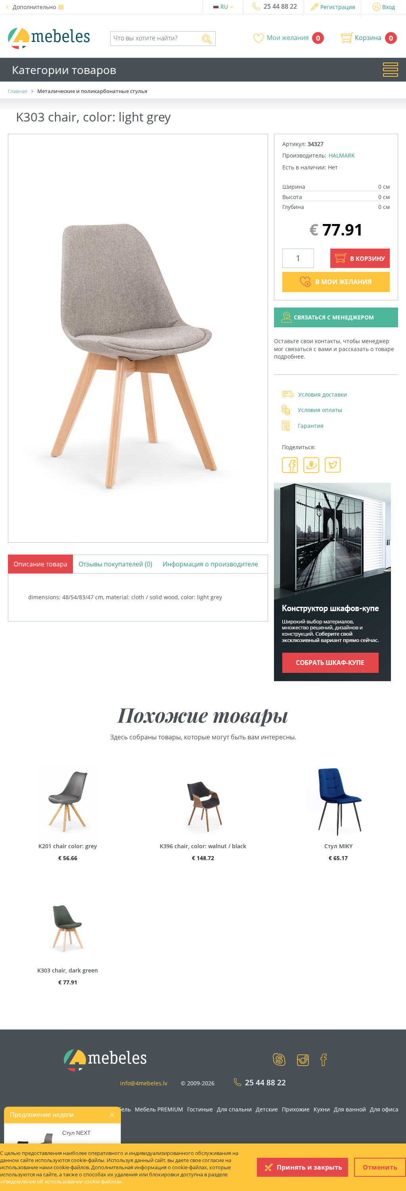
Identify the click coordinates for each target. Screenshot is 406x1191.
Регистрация (337, 7)
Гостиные (200, 1109)
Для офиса (384, 1109)
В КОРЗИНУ (367, 258)
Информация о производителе (210, 564)
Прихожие (296, 1109)
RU (225, 6)
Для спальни (234, 1109)
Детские (267, 1109)
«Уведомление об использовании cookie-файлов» (61, 1181)
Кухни (322, 1109)
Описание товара (40, 564)
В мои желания (343, 281)
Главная (17, 91)
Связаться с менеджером (334, 317)
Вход (388, 7)
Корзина (368, 37)
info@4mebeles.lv (143, 1083)
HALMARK (342, 155)
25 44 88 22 (280, 6)
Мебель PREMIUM (159, 1109)
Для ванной (350, 1109)
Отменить (380, 1167)
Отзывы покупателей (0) (115, 564)
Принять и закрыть (309, 1167)
